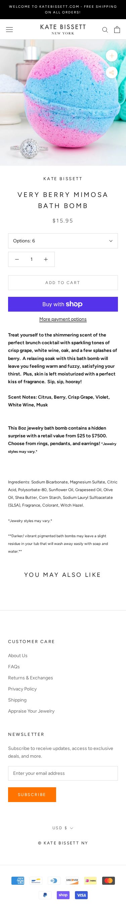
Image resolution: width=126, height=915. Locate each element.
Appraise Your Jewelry (31, 711)
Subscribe (32, 794)
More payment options (63, 319)
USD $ (60, 828)
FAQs (14, 667)
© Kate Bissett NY (63, 843)
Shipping (17, 700)
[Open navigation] (9, 29)
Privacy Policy (22, 689)
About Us (18, 656)
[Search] (105, 29)
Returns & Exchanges (30, 678)
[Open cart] (117, 29)
